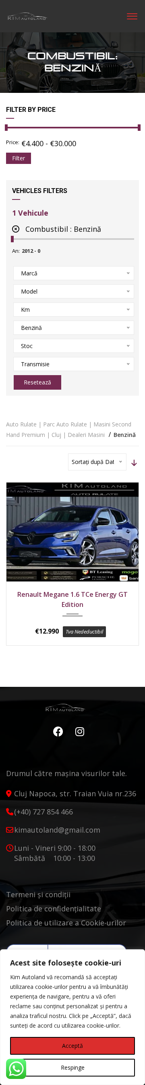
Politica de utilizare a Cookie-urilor (66, 923)
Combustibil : (62, 229)
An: (16, 250)
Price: (12, 142)
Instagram (77, 732)
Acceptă (72, 1045)
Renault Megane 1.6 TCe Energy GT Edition (72, 599)
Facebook (56, 732)
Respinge (73, 1067)
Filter (18, 158)
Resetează (37, 382)
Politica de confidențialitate (53, 908)
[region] (72, 1017)
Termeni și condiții (38, 894)
